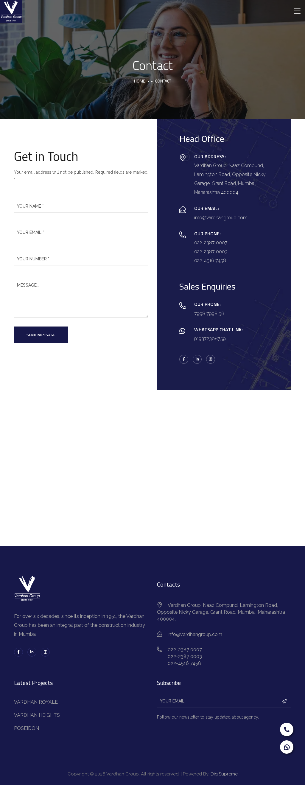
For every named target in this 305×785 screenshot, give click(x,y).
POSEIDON (26, 728)
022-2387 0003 (211, 251)
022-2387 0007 (211, 242)
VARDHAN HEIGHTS (37, 715)
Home (139, 81)
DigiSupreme (224, 774)
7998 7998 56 (209, 313)
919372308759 (210, 338)
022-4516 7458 (210, 260)
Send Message (41, 335)
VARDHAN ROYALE (36, 702)
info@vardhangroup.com (221, 217)
